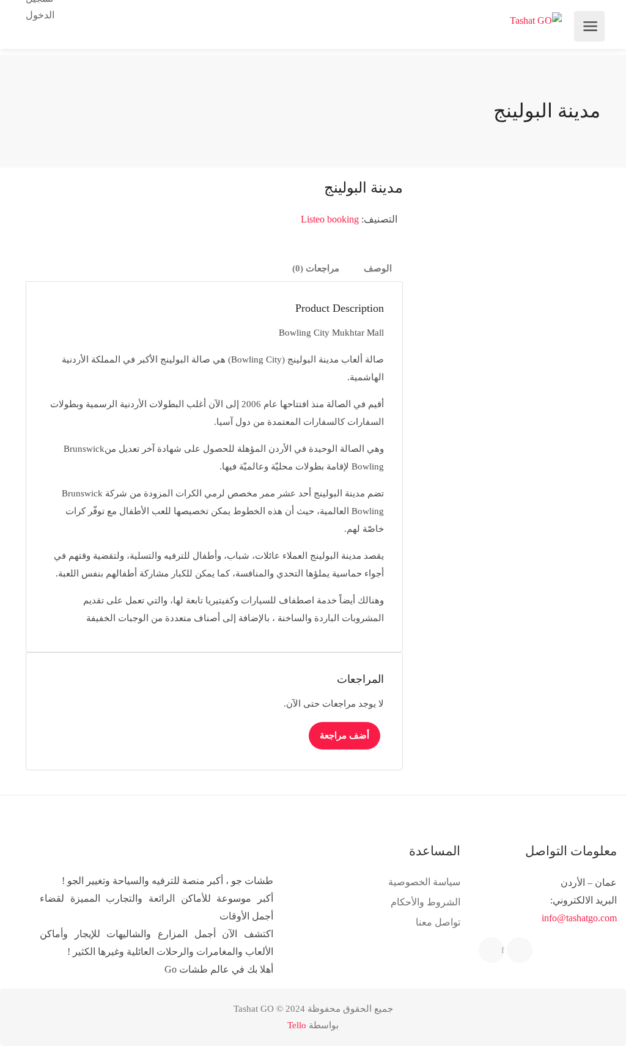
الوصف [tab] (378, 268)
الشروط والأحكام (425, 902)
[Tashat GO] (536, 20)
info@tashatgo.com (579, 918)
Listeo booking (330, 219)
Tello (296, 1025)
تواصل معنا (438, 922)
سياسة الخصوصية (424, 882)
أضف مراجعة (344, 735)
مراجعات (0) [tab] (315, 268)
